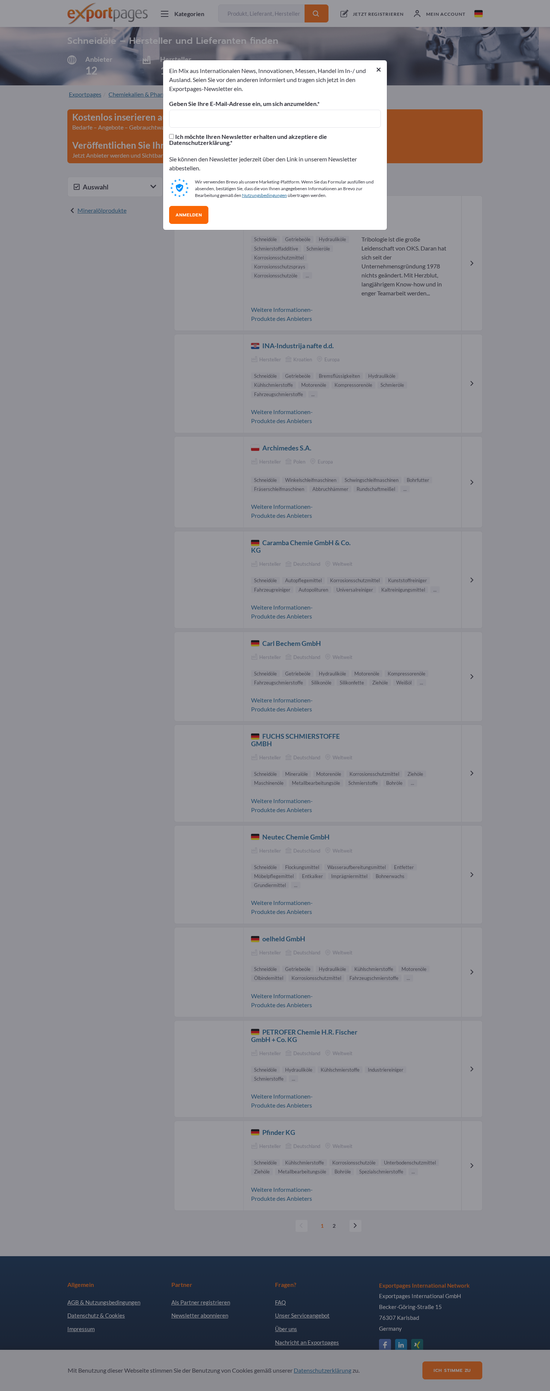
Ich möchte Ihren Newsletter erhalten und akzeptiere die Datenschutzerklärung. (248, 140)
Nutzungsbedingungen (264, 195)
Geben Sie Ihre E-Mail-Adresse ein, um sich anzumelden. (243, 104)
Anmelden (188, 215)
